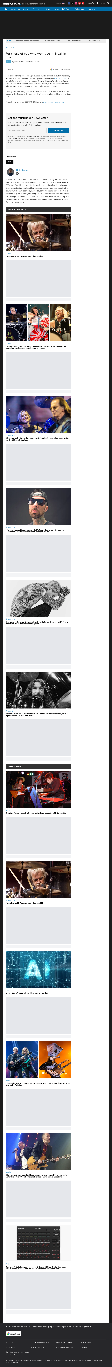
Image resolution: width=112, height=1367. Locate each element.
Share (11, 69)
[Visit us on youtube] (79, 3)
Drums (48, 9)
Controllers (37, 9)
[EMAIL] (18, 173)
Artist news (15, 9)
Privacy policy (86, 1342)
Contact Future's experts (40, 1342)
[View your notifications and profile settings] (97, 3)
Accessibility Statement (64, 1347)
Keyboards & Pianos (63, 9)
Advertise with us (37, 1347)
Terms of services (34, 137)
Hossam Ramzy (60, 78)
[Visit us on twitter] (72, 3)
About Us (9, 1342)
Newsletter (67, 69)
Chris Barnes (19, 62)
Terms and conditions (64, 1342)
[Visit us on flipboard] (83, 3)
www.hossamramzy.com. (53, 102)
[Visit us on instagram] (76, 3)
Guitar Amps (80, 9)
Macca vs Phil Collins (52, 41)
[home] (6, 9)
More (91, 9)
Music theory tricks (74, 41)
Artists (8, 48)
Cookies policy (11, 1347)
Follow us (55, 69)
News (8, 62)
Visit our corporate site (83, 1327)
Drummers (16, 48)
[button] (105, 3)
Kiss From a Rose (94, 41)
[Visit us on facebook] (69, 3)
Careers (84, 1347)
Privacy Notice (12, 138)
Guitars (26, 9)
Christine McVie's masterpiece (27, 41)
